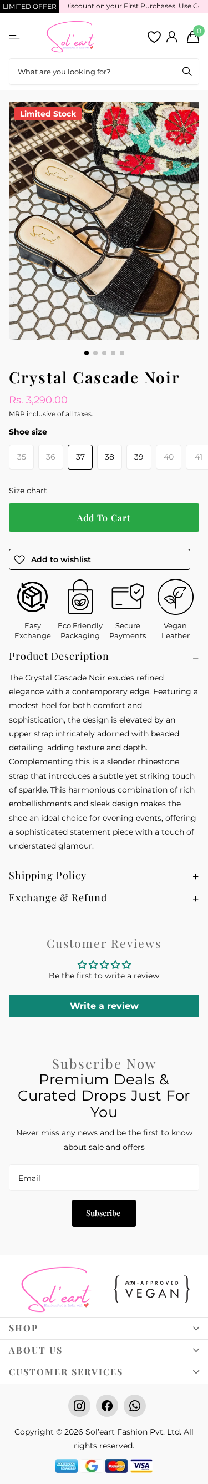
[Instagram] (79, 1406)
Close (104, 1328)
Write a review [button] (104, 1006)
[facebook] (107, 1406)
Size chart (28, 491)
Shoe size (28, 432)
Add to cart (104, 517)
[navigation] (86, 353)
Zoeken (187, 71)
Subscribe (104, 1213)
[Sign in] (171, 36)
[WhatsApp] (135, 1406)
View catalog (15, 35)
